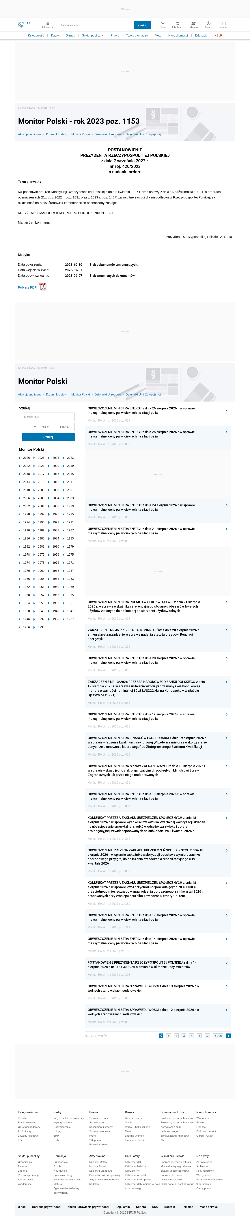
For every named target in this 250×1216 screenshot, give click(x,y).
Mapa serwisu (209, 1207)
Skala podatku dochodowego (177, 1183)
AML (163, 1140)
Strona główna (26, 107)
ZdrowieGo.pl (204, 1161)
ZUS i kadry (24, 1131)
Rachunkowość (27, 1122)
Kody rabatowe (205, 1170)
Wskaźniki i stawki (172, 1156)
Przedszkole (61, 1161)
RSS (155, 1207)
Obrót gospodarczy (29, 1126)
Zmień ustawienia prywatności (88, 1207)
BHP (56, 1135)
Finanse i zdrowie (135, 1140)
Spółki (128, 1122)
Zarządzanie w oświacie (67, 1179)
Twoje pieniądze (137, 35)
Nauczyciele (61, 1170)
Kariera (141, 1207)
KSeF (218, 35)
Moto (158, 35)
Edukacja (201, 35)
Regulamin (122, 1207)
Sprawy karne (97, 1122)
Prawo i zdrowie (98, 1144)
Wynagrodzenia (63, 1122)
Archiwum (202, 1166)
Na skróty (202, 1156)
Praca (92, 1135)
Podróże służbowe (171, 1175)
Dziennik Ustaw (56, 134)
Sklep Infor (95, 1140)
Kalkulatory (132, 1156)
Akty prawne (97, 1156)
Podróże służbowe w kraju (176, 1161)
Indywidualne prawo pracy (69, 1118)
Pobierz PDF (27, 287)
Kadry (55, 35)
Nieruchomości (178, 35)
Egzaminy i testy (63, 1175)
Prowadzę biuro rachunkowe (177, 1122)
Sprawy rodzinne (99, 1118)
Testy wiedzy (61, 1192)
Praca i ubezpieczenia (137, 1126)
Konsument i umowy (101, 1126)
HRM (56, 1140)
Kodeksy (94, 1183)
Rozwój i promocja (28, 1175)
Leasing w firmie (134, 1135)
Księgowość (36, 35)
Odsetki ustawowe (171, 1179)
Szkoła (57, 1166)
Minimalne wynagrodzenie (176, 1166)
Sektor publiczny (93, 35)
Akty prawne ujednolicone (104, 1179)
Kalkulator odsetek (135, 1175)
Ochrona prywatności (46, 1207)
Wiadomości (203, 1118)
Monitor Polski (46, 107)
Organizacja (25, 1161)
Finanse (201, 1126)
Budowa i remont (206, 1131)
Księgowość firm (28, 1112)
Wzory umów (203, 1175)
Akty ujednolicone (29, 134)
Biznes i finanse (134, 1118)
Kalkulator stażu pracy (138, 1179)
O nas (22, 1207)
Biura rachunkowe (172, 1112)
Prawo (115, 35)
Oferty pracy (203, 1188)
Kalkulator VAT (133, 1170)
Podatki (22, 1118)
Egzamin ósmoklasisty (66, 1188)
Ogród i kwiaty (204, 1135)
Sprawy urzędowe (99, 1131)
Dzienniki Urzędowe (108, 134)
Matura (58, 1183)
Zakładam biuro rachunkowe (177, 1118)
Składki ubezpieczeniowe (175, 1170)
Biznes (70, 35)
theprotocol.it (203, 1183)
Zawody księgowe (28, 1135)
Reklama (187, 1207)
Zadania (22, 1170)
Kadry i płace (25, 1179)
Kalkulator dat (133, 1161)
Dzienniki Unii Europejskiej (143, 134)
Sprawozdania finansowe (175, 1135)
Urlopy (57, 1131)
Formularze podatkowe (209, 1179)
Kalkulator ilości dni (136, 1166)
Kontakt (169, 1207)
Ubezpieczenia (62, 1126)
